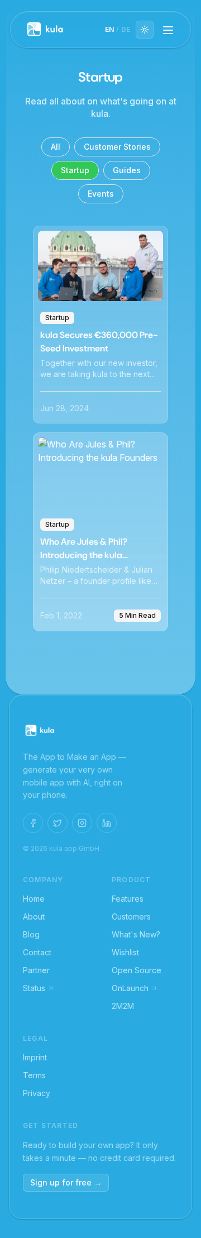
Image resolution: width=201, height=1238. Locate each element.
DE (125, 29)
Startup (75, 170)
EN (109, 29)
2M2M (123, 1006)
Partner (36, 970)
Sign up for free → (66, 1182)
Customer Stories (117, 146)
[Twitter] (57, 823)
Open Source (136, 970)
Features (127, 898)
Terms (34, 1075)
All (55, 146)
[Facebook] (33, 823)
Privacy (36, 1093)
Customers (131, 916)
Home (34, 898)
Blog (31, 934)
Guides (127, 170)
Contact (37, 952)
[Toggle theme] (145, 30)
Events (101, 193)
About (34, 916)
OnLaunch (130, 988)
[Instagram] (82, 823)
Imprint (35, 1057)
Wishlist (125, 952)
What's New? (136, 934)
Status (34, 988)
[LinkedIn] (107, 823)
